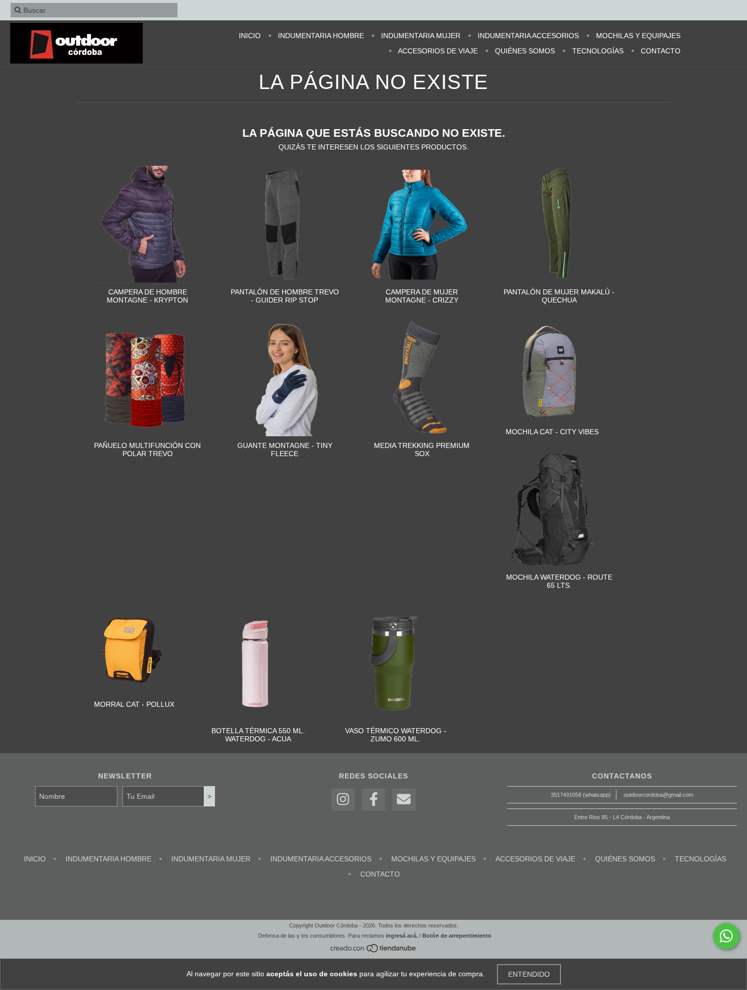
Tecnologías (597, 51)
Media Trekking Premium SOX (422, 449)
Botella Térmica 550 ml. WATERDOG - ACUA (258, 735)
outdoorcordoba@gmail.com (658, 795)
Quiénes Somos (524, 51)
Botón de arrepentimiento (456, 936)
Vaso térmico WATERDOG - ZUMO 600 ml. (395, 735)
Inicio (250, 36)
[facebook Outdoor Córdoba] (373, 800)
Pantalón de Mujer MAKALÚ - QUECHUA (559, 296)
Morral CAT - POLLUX (134, 704)
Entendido (529, 974)
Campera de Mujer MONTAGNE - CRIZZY (421, 296)
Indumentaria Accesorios (527, 36)
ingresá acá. (402, 936)
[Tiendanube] (373, 951)
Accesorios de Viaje (437, 51)
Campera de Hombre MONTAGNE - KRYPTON (147, 296)
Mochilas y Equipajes (637, 36)
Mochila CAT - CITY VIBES (552, 432)
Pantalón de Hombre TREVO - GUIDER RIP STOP (285, 296)
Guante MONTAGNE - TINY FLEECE (284, 449)
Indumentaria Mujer (419, 36)
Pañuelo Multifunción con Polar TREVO (147, 449)
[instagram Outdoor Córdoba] (343, 800)
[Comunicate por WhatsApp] (726, 936)
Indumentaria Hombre (320, 36)
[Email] (404, 800)
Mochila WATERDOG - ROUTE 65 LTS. (559, 581)
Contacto (659, 51)
